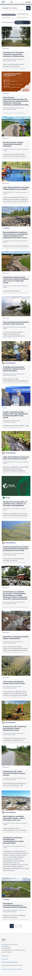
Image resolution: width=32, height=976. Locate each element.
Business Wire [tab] (6, 17)
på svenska (18, 969)
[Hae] (28, 8)
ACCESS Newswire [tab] (22, 17)
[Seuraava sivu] (16, 926)
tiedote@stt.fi (5, 946)
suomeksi (4, 969)
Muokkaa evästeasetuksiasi (9, 962)
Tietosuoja (4, 959)
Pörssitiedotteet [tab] (22, 14)
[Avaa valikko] (12, 2)
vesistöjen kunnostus (19, 22)
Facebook (4, 956)
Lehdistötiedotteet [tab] (8, 14)
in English (11, 969)
